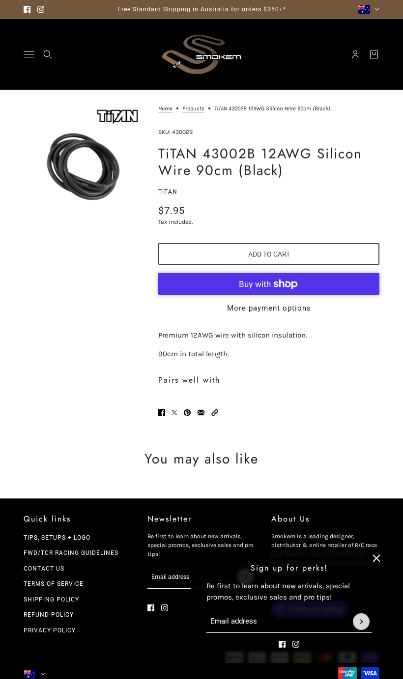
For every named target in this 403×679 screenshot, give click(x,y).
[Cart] (374, 54)
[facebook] (27, 9)
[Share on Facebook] (161, 412)
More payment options (269, 308)
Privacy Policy (50, 630)
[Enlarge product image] (83, 164)
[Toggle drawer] (29, 54)
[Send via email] (201, 412)
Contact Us (44, 568)
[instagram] (40, 9)
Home (165, 108)
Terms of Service (54, 583)
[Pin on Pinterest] (187, 412)
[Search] (47, 54)
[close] (376, 558)
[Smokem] (201, 54)
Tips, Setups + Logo (57, 537)
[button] (214, 412)
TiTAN (167, 191)
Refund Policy (49, 614)
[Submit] (361, 621)
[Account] (355, 54)
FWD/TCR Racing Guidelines (71, 552)
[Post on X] (174, 412)
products (193, 108)
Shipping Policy (51, 599)
